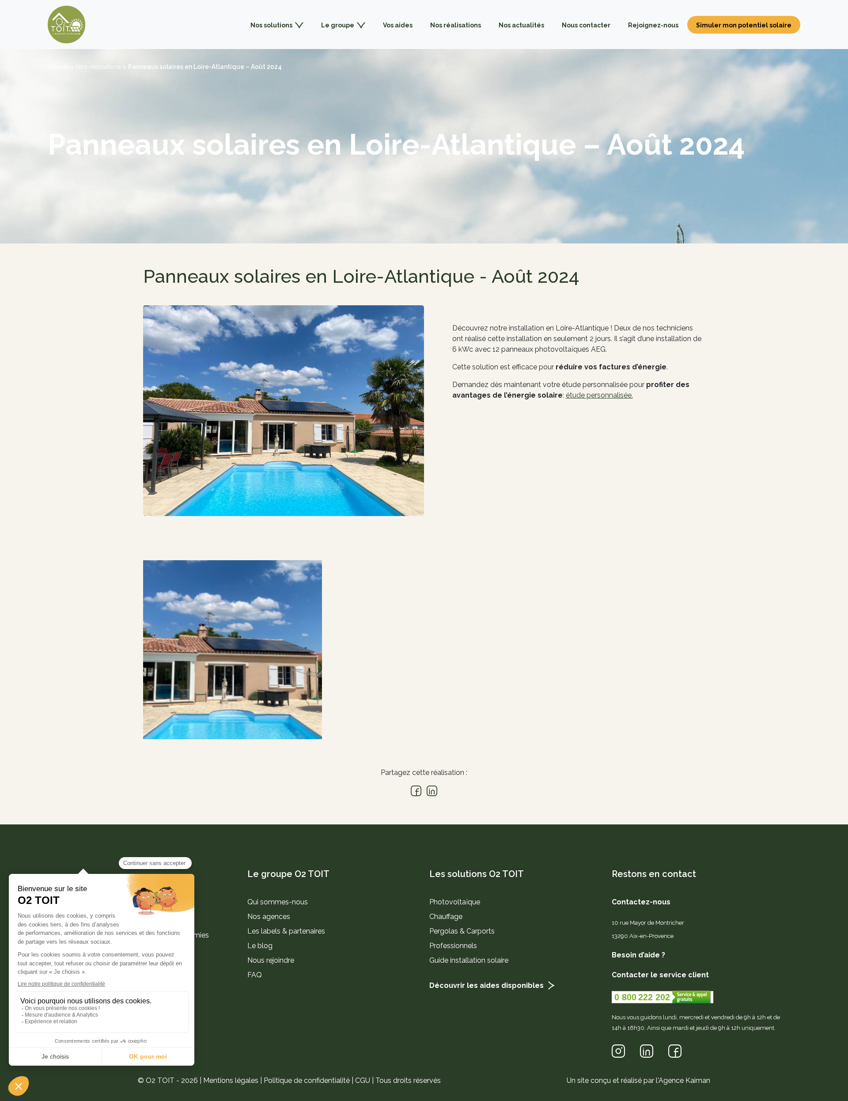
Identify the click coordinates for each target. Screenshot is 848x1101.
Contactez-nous (641, 902)
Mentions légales (230, 1080)
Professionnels (453, 946)
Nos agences (268, 916)
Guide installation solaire (468, 960)
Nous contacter (586, 25)
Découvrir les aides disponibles (486, 985)
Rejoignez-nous (653, 25)
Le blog (260, 946)
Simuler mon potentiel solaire (743, 25)
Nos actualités (521, 25)
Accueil (58, 66)
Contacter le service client (660, 975)
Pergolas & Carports (462, 931)
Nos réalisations (455, 25)
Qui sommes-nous (277, 902)
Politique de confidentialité (307, 1080)
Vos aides (398, 25)
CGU (362, 1080)
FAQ (254, 975)
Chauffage (445, 916)
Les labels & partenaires (286, 931)
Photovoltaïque (454, 902)
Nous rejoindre (270, 960)
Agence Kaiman (684, 1080)
